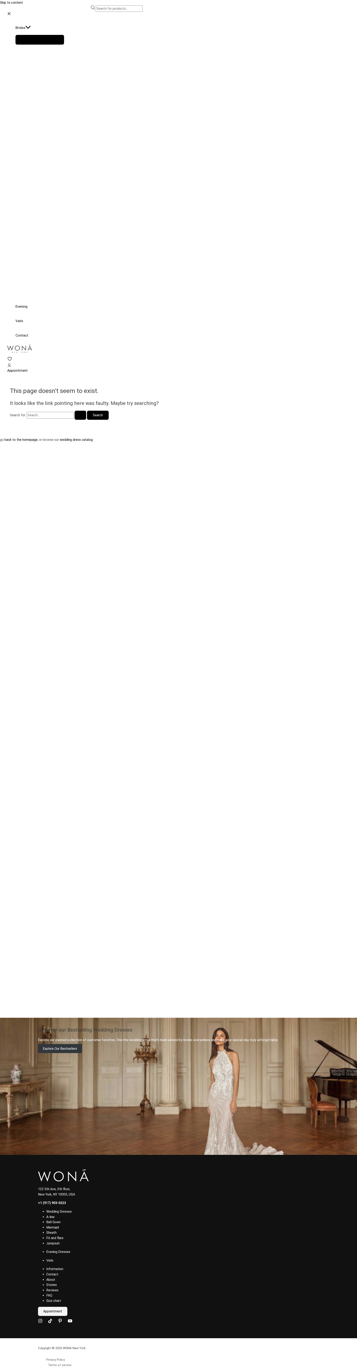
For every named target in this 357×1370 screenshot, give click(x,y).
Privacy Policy (55, 1360)
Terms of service (59, 1365)
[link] (9, 360)
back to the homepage (21, 440)
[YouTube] (70, 1322)
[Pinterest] (60, 1322)
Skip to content (11, 3)
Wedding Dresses (59, 1211)
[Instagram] (40, 1322)
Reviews (52, 1290)
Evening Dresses (58, 1252)
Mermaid (52, 1227)
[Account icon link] (9, 366)
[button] (39, 27)
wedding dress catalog (76, 440)
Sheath (51, 1233)
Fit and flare (54, 1238)
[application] (28, 27)
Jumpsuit (53, 1243)
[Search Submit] (80, 415)
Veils (49, 1260)
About (50, 1280)
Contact (52, 1274)
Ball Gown (53, 1222)
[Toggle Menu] (39, 40)
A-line (50, 1217)
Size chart (53, 1301)
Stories (51, 1285)
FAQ (49, 1295)
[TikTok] (50, 1322)
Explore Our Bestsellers (60, 1048)
